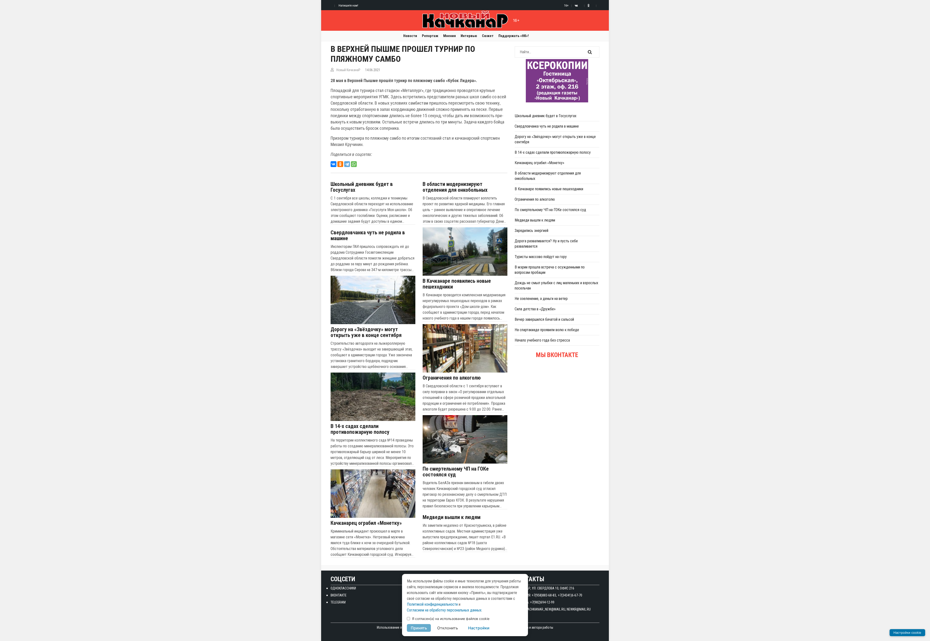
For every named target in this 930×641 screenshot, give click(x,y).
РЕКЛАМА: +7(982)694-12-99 (534, 602)
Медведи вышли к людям (451, 517)
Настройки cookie (907, 632)
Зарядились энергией (531, 230)
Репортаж (430, 36)
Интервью (469, 36)
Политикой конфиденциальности (432, 604)
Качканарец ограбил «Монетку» (366, 523)
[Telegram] (347, 164)
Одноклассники (343, 588)
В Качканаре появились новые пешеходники (457, 284)
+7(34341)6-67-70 (570, 595)
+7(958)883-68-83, (544, 595)
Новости (410, 36)
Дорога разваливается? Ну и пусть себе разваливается (546, 244)
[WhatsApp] (354, 164)
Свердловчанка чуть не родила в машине (368, 235)
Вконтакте (339, 595)
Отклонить (447, 628)
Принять (419, 628)
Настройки (478, 628)
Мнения (449, 36)
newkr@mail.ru (579, 609)
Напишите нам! (348, 5)
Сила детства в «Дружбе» (535, 309)
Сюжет (488, 36)
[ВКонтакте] (333, 164)
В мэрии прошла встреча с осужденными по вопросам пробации (550, 270)
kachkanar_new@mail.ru (545, 609)
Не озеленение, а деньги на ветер (541, 298)
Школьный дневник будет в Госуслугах (362, 187)
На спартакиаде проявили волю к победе (547, 330)
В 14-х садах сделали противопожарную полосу (360, 429)
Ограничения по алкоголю (452, 378)
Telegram (338, 602)
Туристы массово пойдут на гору (541, 256)
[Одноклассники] (340, 164)
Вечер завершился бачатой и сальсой (544, 319)
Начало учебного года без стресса (542, 340)
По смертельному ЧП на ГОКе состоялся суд (456, 472)
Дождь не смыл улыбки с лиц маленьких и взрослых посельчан (556, 285)
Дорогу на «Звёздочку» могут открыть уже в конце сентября (366, 332)
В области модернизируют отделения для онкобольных (455, 187)
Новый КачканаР (348, 70)
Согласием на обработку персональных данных (444, 610)
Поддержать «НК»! (513, 36)
